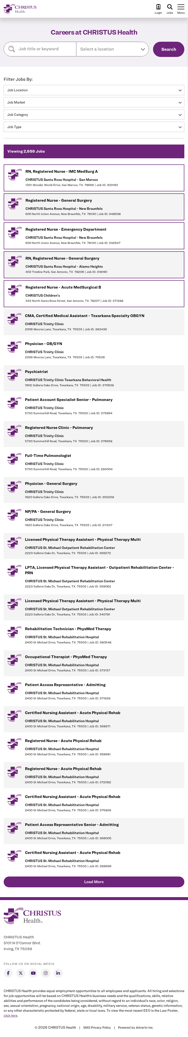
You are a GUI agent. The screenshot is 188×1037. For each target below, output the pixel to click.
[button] (112, 49)
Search (168, 49)
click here (10, 1015)
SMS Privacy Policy (97, 1027)
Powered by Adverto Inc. (135, 1027)
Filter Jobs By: (18, 79)
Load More (94, 881)
